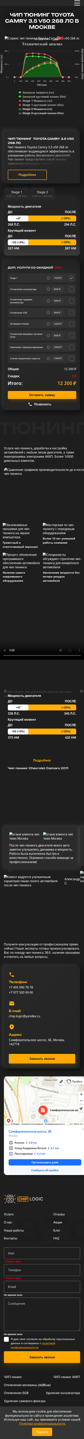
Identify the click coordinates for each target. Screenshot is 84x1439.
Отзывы (59, 1214)
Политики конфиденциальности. (42, 1423)
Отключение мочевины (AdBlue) (27, 1385)
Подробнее (27, 175)
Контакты (10, 1238)
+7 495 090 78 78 (21, 987)
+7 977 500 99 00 (21, 992)
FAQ (56, 1238)
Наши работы (14, 1230)
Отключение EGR (16, 1393)
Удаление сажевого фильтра (25, 1401)
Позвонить (42, 404)
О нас (8, 1222)
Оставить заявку (42, 395)
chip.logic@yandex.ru (24, 1016)
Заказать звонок (42, 1058)
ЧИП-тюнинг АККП (66, 1377)
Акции (57, 1222)
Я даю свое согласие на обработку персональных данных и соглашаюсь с (43, 1343)
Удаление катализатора (63, 1393)
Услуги (8, 1214)
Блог (56, 1230)
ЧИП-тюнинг (13, 1377)
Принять (42, 1432)
